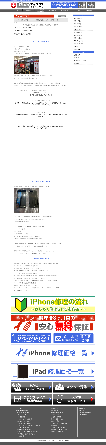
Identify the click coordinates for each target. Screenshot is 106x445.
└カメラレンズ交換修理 (23, 423)
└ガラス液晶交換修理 (22, 412)
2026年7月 (77, 21)
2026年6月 (77, 24)
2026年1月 (77, 38)
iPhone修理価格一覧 (57, 412)
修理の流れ (29, 10)
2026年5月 (77, 26)
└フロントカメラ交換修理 (24, 419)
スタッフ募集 (55, 421)
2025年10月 (77, 46)
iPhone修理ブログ (79, 63)
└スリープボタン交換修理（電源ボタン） (28, 431)
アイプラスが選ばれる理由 (40, 10)
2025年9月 (77, 49)
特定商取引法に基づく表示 (59, 429)
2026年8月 (77, 18)
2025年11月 (77, 43)
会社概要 (54, 425)
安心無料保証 (55, 410)
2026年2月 (77, 35)
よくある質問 (76, 10)
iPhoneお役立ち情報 (80, 60)
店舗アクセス (55, 414)
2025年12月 (77, 41)
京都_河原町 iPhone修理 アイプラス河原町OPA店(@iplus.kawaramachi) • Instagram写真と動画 (40, 127)
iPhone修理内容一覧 (22, 410)
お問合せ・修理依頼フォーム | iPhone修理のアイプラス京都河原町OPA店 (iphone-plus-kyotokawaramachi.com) (41, 104)
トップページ (16, 10)
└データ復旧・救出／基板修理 (25, 434)
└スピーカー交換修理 (22, 427)
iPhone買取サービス (57, 419)
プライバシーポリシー (58, 427)
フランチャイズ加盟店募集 (59, 423)
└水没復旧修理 (20, 417)
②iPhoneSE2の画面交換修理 (23, 30)
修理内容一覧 (52, 10)
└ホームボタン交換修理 (23, 429)
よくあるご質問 (56, 417)
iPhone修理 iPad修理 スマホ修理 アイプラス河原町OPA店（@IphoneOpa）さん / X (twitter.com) (41, 115)
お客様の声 (89, 10)
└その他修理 (20, 436)
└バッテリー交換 (21, 414)
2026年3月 (77, 32)
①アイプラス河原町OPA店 (22, 27)
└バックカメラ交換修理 (23, 421)
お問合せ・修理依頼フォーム (60, 431)
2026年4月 (77, 29)
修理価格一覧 (64, 10)
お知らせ (76, 57)
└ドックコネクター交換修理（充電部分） (28, 425)
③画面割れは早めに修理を (22, 34)
